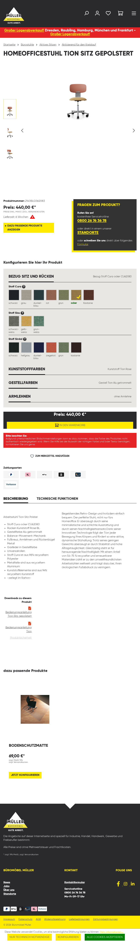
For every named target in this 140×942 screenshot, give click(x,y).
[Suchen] (86, 13)
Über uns (8, 890)
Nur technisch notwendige (30, 937)
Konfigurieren (68, 937)
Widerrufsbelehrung (55, 919)
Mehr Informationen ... (111, 932)
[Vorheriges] (22, 130)
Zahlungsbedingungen (105, 919)
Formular (82, 244)
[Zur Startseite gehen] (7, 15)
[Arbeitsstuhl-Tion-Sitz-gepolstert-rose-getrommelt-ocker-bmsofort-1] (78, 93)
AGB (38, 919)
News (6, 882)
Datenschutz (25, 919)
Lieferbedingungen (79, 919)
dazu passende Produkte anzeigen (24, 227)
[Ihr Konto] (97, 13)
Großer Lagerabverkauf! (24, 30)
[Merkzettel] (108, 13)
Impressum (9, 919)
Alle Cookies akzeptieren (105, 937)
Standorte (88, 233)
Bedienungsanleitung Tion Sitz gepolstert (18, 614)
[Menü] (134, 14)
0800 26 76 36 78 (92, 221)
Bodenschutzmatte (28, 746)
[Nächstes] (133, 130)
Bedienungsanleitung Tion (18, 629)
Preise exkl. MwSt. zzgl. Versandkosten (23, 212)
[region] (70, 130)
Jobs (6, 886)
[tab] (15, 499)
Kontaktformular (74, 882)
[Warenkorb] (120, 13)
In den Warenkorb (72, 425)
